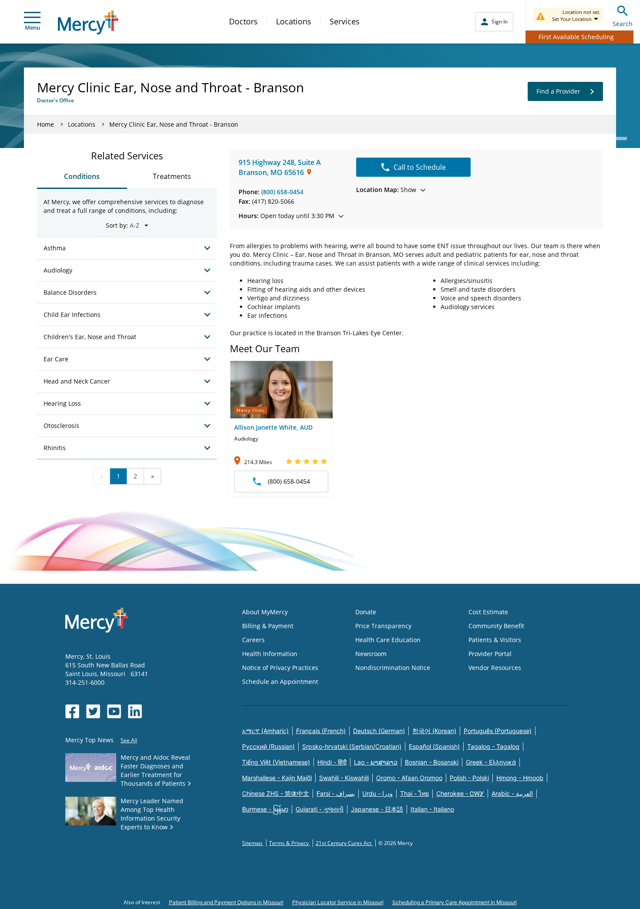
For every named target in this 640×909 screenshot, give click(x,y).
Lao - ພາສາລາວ (375, 762)
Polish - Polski (469, 777)
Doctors (243, 21)
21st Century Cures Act (344, 843)
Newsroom (371, 654)
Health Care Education (388, 640)
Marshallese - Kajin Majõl (277, 777)
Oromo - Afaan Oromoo (409, 777)
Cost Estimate (488, 612)
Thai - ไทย (414, 793)
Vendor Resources (494, 667)
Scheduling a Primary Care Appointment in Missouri (454, 902)
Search (623, 24)
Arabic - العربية (512, 793)
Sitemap (252, 843)
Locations (293, 21)
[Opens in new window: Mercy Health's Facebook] (72, 711)
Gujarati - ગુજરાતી (320, 809)
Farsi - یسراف (336, 793)
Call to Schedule (420, 167)
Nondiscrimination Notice (392, 667)
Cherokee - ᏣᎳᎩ (460, 793)
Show (386, 189)
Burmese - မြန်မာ (265, 809)
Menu (32, 27)
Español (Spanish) (434, 746)
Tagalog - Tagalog (493, 746)
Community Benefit (496, 626)
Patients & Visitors (494, 640)
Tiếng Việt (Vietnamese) (276, 762)
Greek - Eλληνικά (491, 762)
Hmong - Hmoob (519, 777)
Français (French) (321, 730)
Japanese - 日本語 (377, 809)
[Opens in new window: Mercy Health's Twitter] (93, 711)
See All (129, 740)
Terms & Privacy (289, 843)
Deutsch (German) (379, 730)
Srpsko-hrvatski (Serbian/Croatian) (351, 746)
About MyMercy (265, 612)
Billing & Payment (267, 626)
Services (345, 21)
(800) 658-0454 (282, 192)
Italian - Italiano (432, 809)
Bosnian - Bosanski (431, 762)
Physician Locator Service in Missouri (338, 902)
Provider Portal (490, 654)
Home (45, 124)
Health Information (269, 654)
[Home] (88, 22)
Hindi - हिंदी (332, 762)
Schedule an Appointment (280, 681)
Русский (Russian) (268, 746)
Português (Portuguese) (498, 730)
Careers (253, 640)
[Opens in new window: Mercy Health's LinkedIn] (135, 711)
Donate (365, 612)
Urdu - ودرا (377, 793)
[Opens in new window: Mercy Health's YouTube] (114, 711)
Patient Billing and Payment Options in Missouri (226, 902)
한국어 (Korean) (434, 730)
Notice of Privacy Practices (280, 667)
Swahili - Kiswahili (344, 777)
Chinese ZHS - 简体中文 (275, 793)
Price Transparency (383, 626)
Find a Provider (558, 91)
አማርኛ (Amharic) (265, 730)
